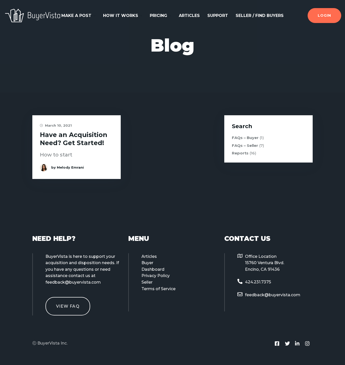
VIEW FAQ (68, 306)
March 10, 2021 (58, 125)
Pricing (158, 15)
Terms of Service (158, 288)
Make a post (76, 15)
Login (324, 15)
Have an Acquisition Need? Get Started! (73, 138)
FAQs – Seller (245, 145)
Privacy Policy (155, 275)
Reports (240, 153)
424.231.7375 (258, 282)
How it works (120, 15)
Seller (147, 282)
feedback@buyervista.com (272, 294)
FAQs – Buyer (245, 137)
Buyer (147, 262)
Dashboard (152, 269)
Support (217, 15)
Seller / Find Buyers (260, 15)
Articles (189, 15)
